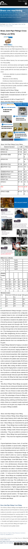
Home (7, 24)
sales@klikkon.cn (9, 534)
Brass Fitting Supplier (13, 24)
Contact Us (24, 1)
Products (20, 1)
